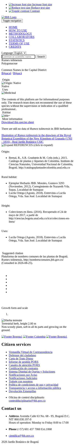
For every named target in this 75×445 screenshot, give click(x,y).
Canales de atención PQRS (24, 365)
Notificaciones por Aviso (23, 374)
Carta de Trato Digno (21, 358)
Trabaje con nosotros (21, 381)
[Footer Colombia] (34, 336)
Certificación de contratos (23, 368)
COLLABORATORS (21, 36)
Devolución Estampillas (22, 391)
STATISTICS (17, 40)
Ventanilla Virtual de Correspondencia (30, 352)
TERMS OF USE (19, 43)
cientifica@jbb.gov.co (21, 435)
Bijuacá (17, 73)
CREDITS (15, 46)
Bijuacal (6, 73)
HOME (13, 27)
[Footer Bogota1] (11, 336)
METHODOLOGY (20, 33)
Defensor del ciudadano (22, 355)
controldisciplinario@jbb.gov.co (27, 400)
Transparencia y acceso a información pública (35, 387)
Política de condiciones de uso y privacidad (33, 384)
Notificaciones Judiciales (23, 378)
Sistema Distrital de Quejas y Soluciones (32, 371)
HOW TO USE (18, 30)
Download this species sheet (17, 122)
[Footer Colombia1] (56, 336)
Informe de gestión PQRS (23, 361)
